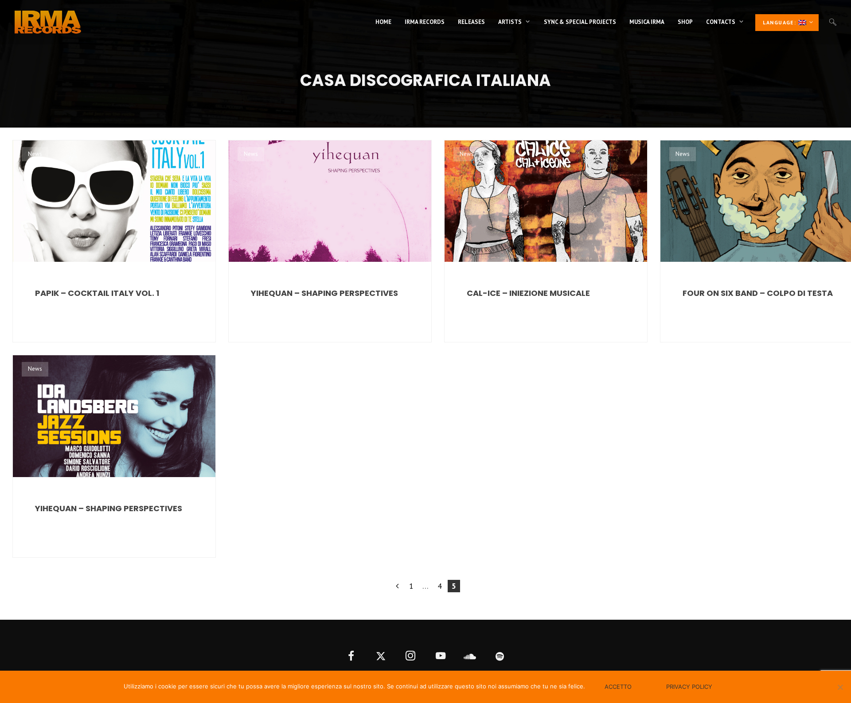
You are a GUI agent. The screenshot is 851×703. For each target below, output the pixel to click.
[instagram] (411, 657)
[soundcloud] (470, 657)
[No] (839, 687)
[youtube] (440, 657)
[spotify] (500, 657)
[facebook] (351, 657)
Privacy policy (689, 686)
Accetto (618, 686)
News (35, 154)
